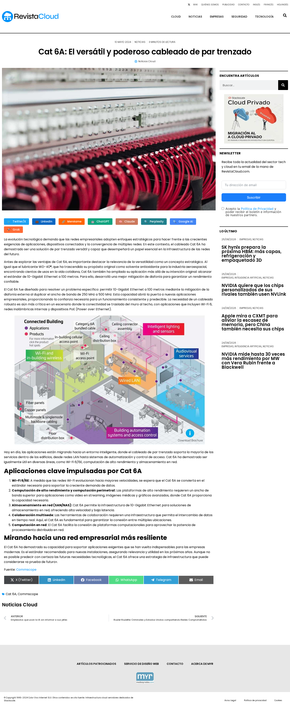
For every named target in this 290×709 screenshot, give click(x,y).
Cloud (176, 17)
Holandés (282, 4)
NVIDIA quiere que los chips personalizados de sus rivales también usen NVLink (254, 289)
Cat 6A (11, 594)
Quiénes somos (210, 4)
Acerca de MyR (202, 664)
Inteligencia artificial (248, 277)
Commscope (26, 569)
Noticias (195, 17)
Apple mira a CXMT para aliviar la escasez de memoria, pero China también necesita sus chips (253, 322)
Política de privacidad (255, 700)
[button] (285, 15)
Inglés (256, 4)
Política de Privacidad (257, 209)
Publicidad (228, 4)
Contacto (243, 4)
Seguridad (239, 17)
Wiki (195, 4)
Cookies (278, 700)
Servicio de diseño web (141, 664)
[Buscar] (283, 85)
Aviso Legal (230, 700)
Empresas (217, 17)
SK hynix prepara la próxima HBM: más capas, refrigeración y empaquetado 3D (252, 253)
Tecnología (264, 17)
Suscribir (253, 197)
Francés (268, 4)
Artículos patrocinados (96, 664)
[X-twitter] (189, 4)
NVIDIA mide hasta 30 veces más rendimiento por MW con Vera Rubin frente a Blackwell (253, 360)
